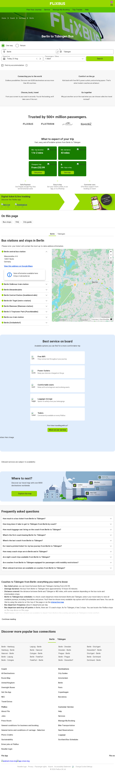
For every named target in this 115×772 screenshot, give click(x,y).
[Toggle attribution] (111, 319)
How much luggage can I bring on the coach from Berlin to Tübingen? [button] (32, 530)
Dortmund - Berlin (94, 660)
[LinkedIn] (111, 761)
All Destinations (8, 673)
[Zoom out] (111, 254)
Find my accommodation (14, 65)
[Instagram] (110, 761)
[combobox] (31, 51)
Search (100, 59)
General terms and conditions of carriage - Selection (23, 730)
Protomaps (94, 319)
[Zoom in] (111, 251)
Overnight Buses (8, 687)
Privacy (30, 767)
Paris (60, 687)
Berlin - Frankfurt (36, 657)
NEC (3, 697)
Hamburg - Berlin (7, 650)
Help (60, 711)
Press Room (6, 721)
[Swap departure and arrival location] (57, 52)
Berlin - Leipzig (7, 657)
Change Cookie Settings (84, 767)
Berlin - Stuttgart (94, 647)
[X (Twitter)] (112, 761)
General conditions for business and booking (20, 725)
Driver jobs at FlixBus (10, 744)
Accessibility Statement (62, 767)
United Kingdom (8, 683)
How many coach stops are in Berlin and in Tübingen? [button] (25, 551)
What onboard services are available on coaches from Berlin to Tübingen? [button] (34, 568)
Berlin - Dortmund (94, 657)
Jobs (3, 716)
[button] (25, 251)
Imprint (50, 767)
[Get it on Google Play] (9, 761)
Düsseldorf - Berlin (94, 650)
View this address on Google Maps (18, 266)
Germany (22, 18)
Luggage (61, 735)
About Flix (5, 711)
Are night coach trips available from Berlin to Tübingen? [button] (26, 557)
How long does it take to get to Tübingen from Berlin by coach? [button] (29, 524)
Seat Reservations (65, 730)
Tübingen (61, 234)
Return (22, 45)
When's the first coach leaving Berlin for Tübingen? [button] (24, 535)
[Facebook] (109, 761)
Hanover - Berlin (7, 653)
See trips (67, 172)
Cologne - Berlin (36, 653)
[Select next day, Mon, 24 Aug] (40, 58)
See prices (38, 172)
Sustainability (7, 739)
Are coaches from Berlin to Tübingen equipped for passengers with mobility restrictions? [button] (41, 562)
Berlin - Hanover (36, 650)
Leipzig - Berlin (35, 647)
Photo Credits (7, 735)
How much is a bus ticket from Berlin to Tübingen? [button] (24, 519)
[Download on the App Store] (23, 761)
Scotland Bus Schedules (68, 739)
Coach (12, 18)
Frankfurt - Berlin (36, 660)
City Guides (63, 673)
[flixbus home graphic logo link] (57, 4)
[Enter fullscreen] (111, 262)
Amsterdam (63, 678)
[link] (57, 486)
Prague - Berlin (64, 653)
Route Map (5, 678)
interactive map (57, 602)
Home (4, 18)
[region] (83, 285)
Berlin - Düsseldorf (65, 660)
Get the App (6, 692)
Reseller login (6, 749)
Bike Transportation (66, 725)
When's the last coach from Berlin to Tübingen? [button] (23, 541)
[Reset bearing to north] (111, 258)
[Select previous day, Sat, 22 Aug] (36, 58)
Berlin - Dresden (64, 647)
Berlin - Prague (64, 657)
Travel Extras (6, 702)
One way (9, 45)
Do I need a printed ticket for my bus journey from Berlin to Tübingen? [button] (32, 546)
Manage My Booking (66, 721)
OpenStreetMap (104, 319)
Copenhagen (63, 692)
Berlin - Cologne (7, 660)
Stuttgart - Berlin (94, 653)
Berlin (32, 18)
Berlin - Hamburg (7, 647)
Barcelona (62, 697)
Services (61, 716)
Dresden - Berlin (64, 650)
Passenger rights (41, 767)
